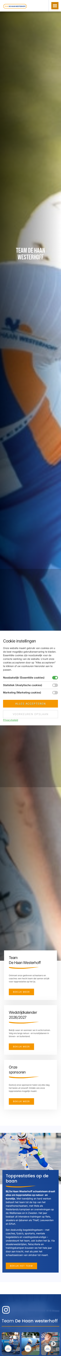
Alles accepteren (30, 703)
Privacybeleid (10, 720)
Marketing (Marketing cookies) (22, 692)
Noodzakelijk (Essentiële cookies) (24, 677)
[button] (54, 5)
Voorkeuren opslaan (30, 714)
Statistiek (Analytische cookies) (22, 685)
